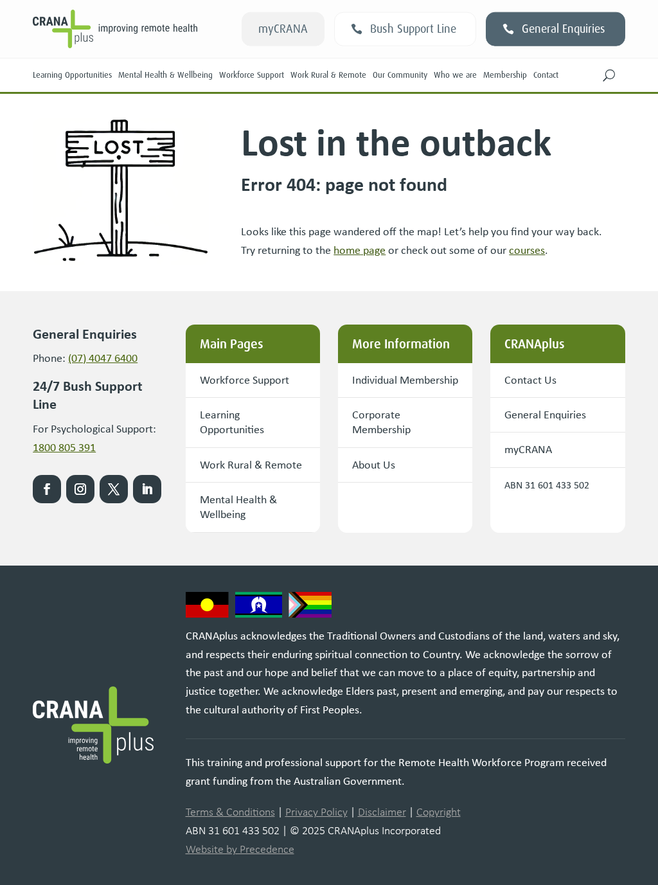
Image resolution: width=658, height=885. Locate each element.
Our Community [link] (400, 74)
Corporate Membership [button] (381, 422)
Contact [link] (545, 74)
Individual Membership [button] (405, 380)
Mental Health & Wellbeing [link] (165, 74)
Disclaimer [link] (382, 812)
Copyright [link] (438, 812)
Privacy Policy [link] (316, 812)
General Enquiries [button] (563, 29)
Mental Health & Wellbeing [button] (238, 507)
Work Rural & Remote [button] (251, 464)
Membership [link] (505, 74)
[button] (609, 75)
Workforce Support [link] (251, 74)
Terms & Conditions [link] (230, 812)
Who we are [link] (455, 74)
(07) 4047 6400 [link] (103, 358)
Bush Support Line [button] (413, 29)
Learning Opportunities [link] (72, 74)
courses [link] (527, 250)
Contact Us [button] (530, 380)
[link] (359, 250)
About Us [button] (373, 464)
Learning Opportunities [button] (232, 422)
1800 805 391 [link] (64, 447)
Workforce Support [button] (244, 380)
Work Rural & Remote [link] (328, 74)
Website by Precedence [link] (240, 849)
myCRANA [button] (283, 29)
